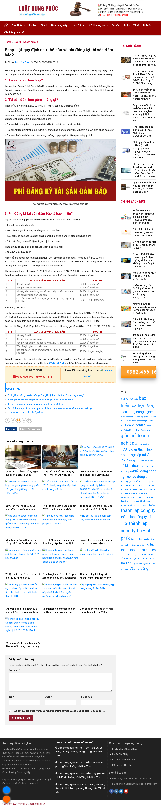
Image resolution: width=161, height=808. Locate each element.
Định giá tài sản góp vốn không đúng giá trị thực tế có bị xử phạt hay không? (46, 395)
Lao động (78, 25)
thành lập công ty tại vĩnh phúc (136, 531)
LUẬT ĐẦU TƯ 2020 (139, 482)
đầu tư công (139, 569)
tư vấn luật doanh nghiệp (130, 555)
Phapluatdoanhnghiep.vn (32, 804)
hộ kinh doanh (131, 466)
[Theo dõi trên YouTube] (126, 791)
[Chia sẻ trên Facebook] (7, 420)
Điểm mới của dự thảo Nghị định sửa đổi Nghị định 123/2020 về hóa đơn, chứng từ (144, 216)
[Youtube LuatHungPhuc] (106, 370)
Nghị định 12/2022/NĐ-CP (145, 489)
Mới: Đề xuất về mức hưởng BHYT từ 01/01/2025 (144, 275)
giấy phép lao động (142, 444)
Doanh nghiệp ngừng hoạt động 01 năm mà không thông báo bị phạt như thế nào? (144, 60)
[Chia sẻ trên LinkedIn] (29, 420)
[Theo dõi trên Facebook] (111, 791)
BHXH (123, 399)
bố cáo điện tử (131, 417)
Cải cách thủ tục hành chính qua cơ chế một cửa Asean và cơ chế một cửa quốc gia (50, 408)
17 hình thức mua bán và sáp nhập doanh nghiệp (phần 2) (36, 404)
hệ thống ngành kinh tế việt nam (141, 461)
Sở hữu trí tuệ (120, 25)
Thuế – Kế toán (142, 25)
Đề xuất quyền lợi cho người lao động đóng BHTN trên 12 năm (144, 358)
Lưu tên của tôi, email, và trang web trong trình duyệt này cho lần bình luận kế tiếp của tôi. (59, 711)
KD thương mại (97, 25)
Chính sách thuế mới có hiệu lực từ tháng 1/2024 (144, 244)
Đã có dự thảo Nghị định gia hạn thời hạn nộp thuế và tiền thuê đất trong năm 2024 (144, 341)
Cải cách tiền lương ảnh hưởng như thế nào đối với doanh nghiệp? (144, 324)
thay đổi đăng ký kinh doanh (136, 505)
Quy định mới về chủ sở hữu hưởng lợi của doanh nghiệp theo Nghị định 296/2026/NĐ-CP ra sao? (144, 113)
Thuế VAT (151, 505)
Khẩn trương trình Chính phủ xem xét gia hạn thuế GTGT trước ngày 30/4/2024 (143, 291)
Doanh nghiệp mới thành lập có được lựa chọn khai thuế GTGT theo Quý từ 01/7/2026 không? (143, 77)
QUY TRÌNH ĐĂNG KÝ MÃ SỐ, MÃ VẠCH (27, 412)
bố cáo (123, 417)
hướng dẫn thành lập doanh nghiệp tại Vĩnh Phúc (137, 454)
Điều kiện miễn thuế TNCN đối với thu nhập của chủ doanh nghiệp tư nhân (144, 94)
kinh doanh (146, 466)
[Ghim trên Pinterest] (24, 420)
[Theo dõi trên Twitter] (121, 791)
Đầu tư (126, 563)
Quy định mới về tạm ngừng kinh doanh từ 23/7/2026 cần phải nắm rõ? (144, 187)
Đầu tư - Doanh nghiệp (26, 41)
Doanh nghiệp (135, 425)
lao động (138, 477)
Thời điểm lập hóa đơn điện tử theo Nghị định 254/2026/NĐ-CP (143, 131)
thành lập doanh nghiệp (140, 539)
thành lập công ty (138, 510)
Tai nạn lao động (149, 497)
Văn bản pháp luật (14, 32)
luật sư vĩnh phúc (137, 486)
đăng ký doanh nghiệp (140, 564)
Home (8, 41)
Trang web (86, 697)
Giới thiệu (17, 25)
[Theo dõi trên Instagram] (116, 791)
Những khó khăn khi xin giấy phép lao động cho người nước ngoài (40, 399)
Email (48, 697)
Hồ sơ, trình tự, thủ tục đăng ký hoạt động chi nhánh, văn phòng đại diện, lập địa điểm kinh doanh (144, 170)
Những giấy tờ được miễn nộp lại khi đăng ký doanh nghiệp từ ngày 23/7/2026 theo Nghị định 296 (144, 150)
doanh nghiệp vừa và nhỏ (142, 430)
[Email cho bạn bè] (18, 420)
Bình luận (14, 670)
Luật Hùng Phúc (22, 62)
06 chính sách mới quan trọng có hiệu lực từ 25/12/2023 (143, 232)
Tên (11, 697)
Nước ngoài (137, 497)
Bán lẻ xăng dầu (132, 399)
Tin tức (33, 25)
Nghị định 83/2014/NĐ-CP (131, 493)
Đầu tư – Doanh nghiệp (53, 25)
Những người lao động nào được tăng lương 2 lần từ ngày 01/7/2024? (144, 308)
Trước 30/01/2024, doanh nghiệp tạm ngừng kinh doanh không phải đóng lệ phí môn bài (143, 260)
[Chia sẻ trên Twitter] (13, 420)
